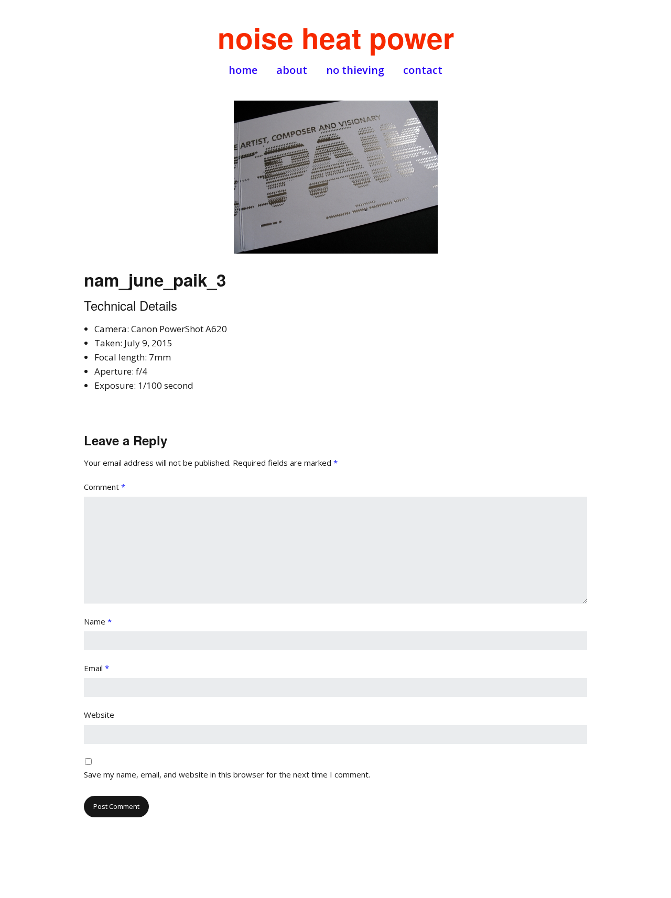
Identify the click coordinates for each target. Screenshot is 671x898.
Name (98, 621)
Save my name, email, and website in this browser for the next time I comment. (227, 774)
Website (99, 714)
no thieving (355, 70)
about (291, 70)
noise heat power (336, 37)
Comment (104, 486)
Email (96, 668)
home (243, 70)
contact (422, 70)
